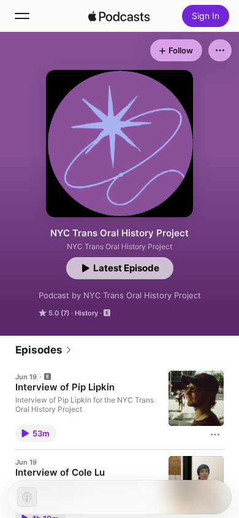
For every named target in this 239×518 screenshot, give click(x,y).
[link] (43, 350)
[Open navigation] (22, 15)
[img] (119, 16)
